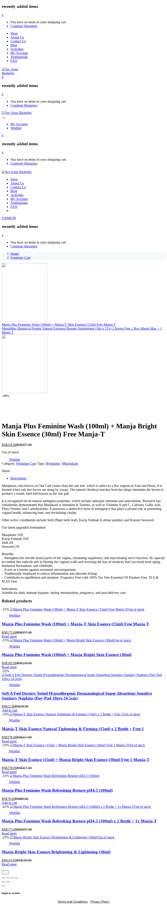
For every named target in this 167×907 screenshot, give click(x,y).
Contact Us (18, 41)
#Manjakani (70, 463)
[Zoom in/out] (3, 878)
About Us (17, 37)
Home (14, 254)
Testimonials (19, 57)
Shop (14, 33)
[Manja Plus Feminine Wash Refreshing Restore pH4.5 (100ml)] (54, 776)
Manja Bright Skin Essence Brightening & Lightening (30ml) (56, 852)
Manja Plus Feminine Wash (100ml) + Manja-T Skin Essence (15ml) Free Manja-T (75, 624)
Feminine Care (20, 257)
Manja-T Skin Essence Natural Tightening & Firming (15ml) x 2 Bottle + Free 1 (73, 729)
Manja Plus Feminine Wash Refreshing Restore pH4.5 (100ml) (57, 790)
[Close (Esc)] (16, 878)
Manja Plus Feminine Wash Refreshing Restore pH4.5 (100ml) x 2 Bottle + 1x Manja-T (79, 821)
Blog (13, 45)
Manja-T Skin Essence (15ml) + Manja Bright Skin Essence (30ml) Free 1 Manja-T (75, 759)
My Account (19, 53)
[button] (2, 77)
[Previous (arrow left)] (3, 881)
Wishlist (15, 128)
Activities (16, 49)
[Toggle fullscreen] (8, 878)
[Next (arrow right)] (8, 881)
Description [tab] (18, 478)
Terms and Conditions (73, 901)
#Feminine (52, 463)
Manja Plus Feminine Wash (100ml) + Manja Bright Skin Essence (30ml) (67, 654)
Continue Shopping (23, 26)
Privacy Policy (99, 901)
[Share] (12, 878)
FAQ (13, 61)
